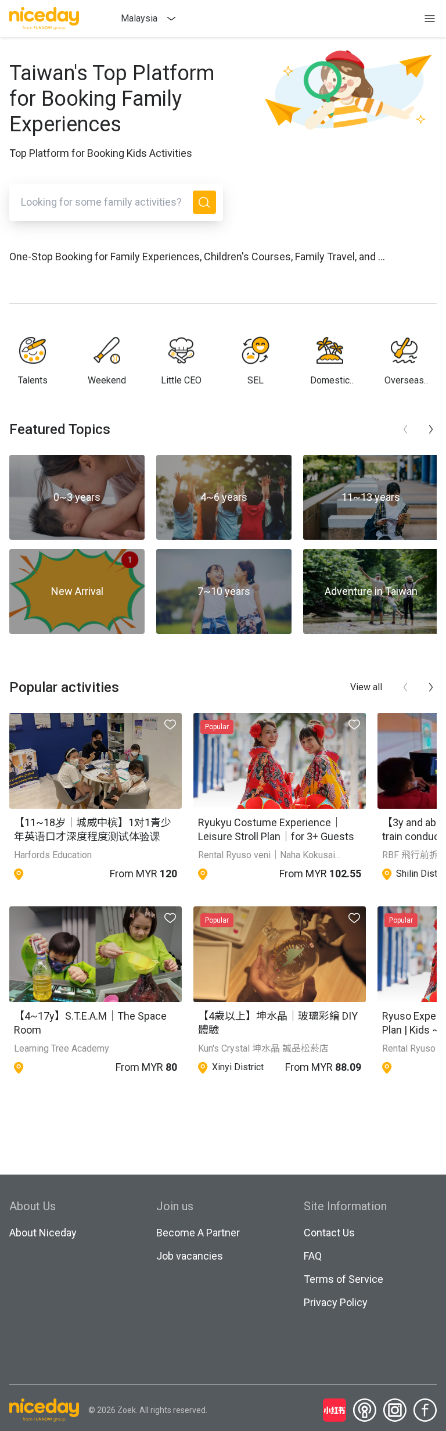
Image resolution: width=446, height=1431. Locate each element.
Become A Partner (198, 1232)
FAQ (313, 1256)
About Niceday (43, 1232)
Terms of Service (343, 1279)
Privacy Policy (336, 1302)
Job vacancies (189, 1256)
